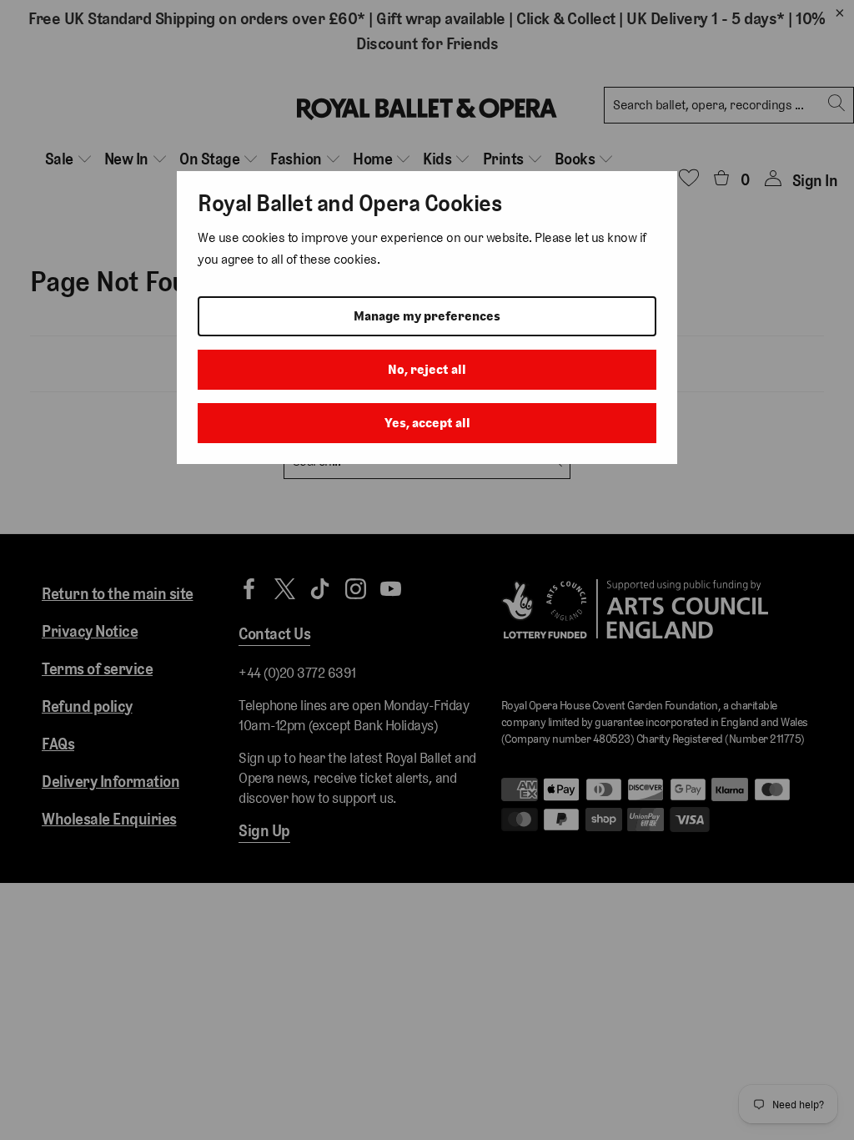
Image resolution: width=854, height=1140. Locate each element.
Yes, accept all (427, 423)
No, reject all (427, 369)
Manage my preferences (427, 316)
